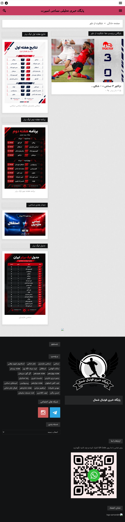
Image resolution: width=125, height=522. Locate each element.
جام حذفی (31, 363)
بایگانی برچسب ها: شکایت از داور (106, 33)
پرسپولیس (24, 383)
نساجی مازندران (44, 363)
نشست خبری (36, 378)
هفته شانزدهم (26, 388)
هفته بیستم (15, 368)
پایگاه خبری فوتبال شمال (106, 400)
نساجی (56, 363)
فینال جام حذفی (10, 388)
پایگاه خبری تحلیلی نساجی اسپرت (62, 10)
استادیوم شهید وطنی (16, 363)
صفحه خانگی (113, 23)
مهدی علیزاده (53, 388)
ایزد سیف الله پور (30, 368)
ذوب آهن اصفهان (52, 383)
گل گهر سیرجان (24, 373)
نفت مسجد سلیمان (26, 392)
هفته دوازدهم (36, 383)
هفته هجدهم (39, 373)
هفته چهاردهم (53, 373)
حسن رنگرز (54, 392)
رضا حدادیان (24, 378)
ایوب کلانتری (42, 392)
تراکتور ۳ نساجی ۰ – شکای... (106, 86)
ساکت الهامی (54, 368)
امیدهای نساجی (10, 383)
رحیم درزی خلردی (52, 378)
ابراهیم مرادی (39, 388)
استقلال (43, 368)
